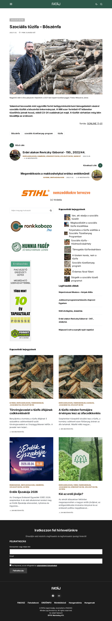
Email (12, 556)
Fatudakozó (33, 603)
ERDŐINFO (46, 603)
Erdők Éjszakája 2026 (24, 492)
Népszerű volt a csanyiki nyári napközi (76, 330)
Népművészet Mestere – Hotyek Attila (76, 292)
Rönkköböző (60, 603)
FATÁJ (56, 4)
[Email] (59, 596)
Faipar (75, 485)
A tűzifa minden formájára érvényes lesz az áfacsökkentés (80, 411)
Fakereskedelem (37, 403)
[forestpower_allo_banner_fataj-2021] (20, 300)
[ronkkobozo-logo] (31, 226)
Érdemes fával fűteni (83, 271)
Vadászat (77, 156)
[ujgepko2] (30, 246)
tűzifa (60, 133)
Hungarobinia (75, 603)
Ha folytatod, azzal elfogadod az (34, 565)
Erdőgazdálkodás (30, 156)
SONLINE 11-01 (94, 123)
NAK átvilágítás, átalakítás (70, 311)
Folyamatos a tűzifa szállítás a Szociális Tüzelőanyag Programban (84, 233)
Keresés (50, 210)
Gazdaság (90, 403)
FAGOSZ (21, 603)
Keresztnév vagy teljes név (20, 547)
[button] (11, 4)
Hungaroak (89, 603)
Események (41, 156)
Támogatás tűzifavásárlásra (86, 249)
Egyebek (46, 177)
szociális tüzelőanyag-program (39, 133)
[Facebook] (53, 596)
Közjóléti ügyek (17, 20)
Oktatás (26, 487)
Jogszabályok (15, 405)
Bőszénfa (15, 133)
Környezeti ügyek (53, 156)
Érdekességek (15, 485)
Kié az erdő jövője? (71, 494)
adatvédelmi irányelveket (47, 565)
